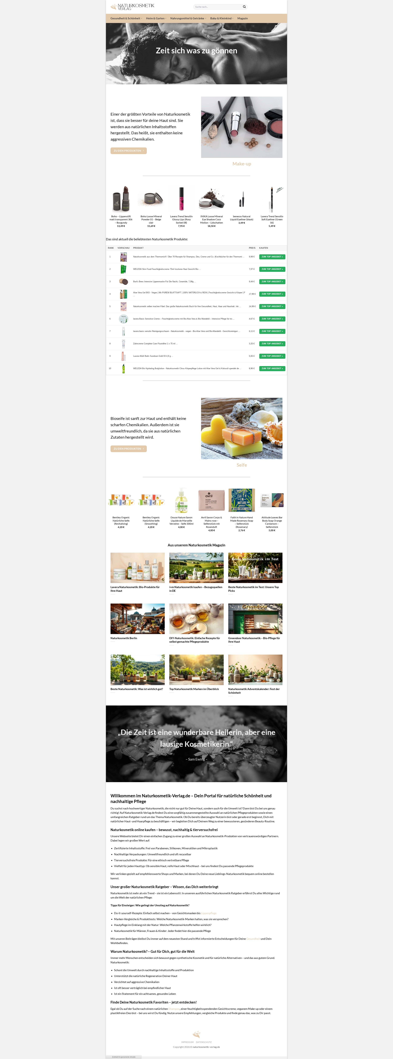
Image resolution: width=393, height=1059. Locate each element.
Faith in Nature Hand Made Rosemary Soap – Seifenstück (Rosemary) (241, 522)
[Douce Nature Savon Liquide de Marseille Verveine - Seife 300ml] (181, 500)
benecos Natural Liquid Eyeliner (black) (241, 218)
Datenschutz (204, 1042)
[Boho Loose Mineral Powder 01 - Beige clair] (151, 198)
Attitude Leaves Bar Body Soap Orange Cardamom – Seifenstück (272, 522)
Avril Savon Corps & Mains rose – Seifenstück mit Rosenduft (211, 522)
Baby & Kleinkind (221, 18)
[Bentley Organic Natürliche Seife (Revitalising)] (121, 500)
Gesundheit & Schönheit (125, 18)
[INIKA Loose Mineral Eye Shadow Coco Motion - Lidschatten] (211, 198)
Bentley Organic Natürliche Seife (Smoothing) (151, 520)
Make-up (242, 163)
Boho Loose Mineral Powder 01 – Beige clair (151, 219)
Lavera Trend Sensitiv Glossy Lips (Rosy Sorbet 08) (181, 219)
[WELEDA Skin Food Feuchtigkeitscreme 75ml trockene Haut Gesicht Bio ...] (124, 269)
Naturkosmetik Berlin (124, 638)
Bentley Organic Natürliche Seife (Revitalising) (121, 520)
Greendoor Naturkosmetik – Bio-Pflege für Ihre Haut (254, 639)
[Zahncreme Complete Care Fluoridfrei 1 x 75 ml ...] (124, 343)
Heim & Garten (155, 18)
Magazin (242, 18)
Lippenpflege (208, 913)
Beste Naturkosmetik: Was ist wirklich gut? (137, 689)
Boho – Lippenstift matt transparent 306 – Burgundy (121, 219)
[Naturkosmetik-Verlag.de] (150, 7)
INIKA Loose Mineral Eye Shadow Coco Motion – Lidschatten (211, 219)
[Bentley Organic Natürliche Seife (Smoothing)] (151, 500)
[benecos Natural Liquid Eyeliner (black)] (241, 198)
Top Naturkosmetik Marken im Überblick (194, 689)
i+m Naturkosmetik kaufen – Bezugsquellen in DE (195, 588)
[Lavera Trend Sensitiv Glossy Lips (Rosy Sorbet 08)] (181, 198)
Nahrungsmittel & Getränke (187, 18)
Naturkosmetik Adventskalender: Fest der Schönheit (254, 690)
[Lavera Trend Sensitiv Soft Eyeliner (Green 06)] (272, 198)
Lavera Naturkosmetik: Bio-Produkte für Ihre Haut (135, 588)
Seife (242, 465)
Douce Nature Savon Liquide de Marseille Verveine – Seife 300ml (181, 520)
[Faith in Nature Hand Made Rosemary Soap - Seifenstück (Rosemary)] (241, 500)
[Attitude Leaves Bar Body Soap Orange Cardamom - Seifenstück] (272, 500)
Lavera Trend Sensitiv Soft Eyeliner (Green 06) (272, 219)
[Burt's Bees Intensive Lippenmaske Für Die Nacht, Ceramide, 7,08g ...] (124, 281)
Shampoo (174, 1008)
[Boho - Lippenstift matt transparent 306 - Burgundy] (121, 198)
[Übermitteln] (244, 7)
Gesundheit (253, 938)
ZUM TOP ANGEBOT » (272, 257)
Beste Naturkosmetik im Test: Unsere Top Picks (253, 588)
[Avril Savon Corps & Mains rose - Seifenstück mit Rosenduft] (211, 500)
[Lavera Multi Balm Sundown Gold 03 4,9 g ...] (124, 356)
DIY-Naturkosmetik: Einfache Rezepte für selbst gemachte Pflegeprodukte (194, 639)
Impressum (187, 1042)
